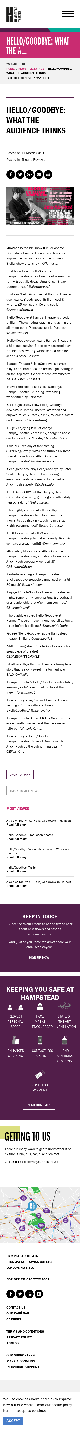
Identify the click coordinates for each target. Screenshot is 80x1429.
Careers (13, 1319)
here (6, 1410)
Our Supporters (20, 1355)
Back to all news (24, 791)
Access (12, 1343)
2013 (33, 68)
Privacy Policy (19, 1337)
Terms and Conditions (25, 1331)
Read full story (16, 824)
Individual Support (22, 1367)
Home (10, 68)
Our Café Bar (17, 1313)
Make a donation (20, 1361)
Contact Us (15, 1307)
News (22, 68)
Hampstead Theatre (13, 14)
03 (42, 68)
